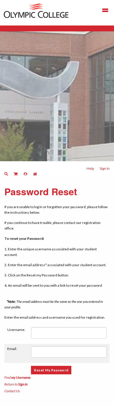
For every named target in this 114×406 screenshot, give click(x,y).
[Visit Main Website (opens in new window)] (36, 10)
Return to (15, 384)
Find (17, 377)
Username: (16, 329)
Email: (12, 348)
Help (90, 168)
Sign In (105, 168)
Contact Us (12, 391)
